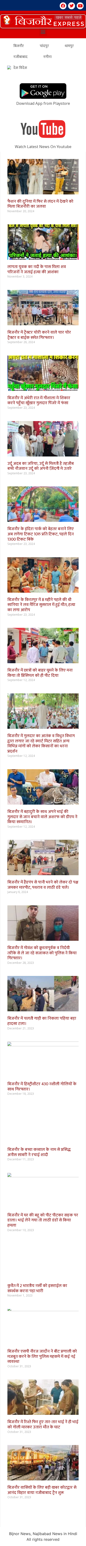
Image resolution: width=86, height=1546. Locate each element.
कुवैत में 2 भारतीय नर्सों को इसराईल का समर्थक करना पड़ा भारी (37, 1288)
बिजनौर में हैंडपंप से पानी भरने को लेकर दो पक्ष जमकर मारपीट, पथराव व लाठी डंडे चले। (42, 885)
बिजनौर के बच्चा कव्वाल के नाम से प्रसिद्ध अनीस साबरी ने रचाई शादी (39, 1152)
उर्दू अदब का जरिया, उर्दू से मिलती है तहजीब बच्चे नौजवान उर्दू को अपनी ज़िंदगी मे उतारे (40, 466)
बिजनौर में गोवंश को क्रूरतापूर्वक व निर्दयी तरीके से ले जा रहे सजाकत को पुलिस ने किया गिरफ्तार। (42, 953)
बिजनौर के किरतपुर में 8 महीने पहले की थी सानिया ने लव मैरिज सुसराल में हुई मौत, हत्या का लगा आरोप (41, 605)
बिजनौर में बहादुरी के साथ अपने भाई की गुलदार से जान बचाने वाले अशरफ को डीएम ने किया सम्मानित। (42, 817)
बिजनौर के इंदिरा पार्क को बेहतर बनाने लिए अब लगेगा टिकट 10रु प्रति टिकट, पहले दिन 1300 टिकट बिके (40, 534)
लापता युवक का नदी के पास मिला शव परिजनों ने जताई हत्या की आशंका (36, 269)
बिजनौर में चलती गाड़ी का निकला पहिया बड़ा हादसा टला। (41, 1021)
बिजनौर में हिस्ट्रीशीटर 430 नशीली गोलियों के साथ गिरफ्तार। (41, 1086)
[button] (43, 21)
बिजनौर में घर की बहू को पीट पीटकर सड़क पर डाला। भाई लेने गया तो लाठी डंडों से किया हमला (42, 1220)
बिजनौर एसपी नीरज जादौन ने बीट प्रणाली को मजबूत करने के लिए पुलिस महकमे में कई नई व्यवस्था (42, 1356)
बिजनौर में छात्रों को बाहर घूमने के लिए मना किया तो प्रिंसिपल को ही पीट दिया (40, 673)
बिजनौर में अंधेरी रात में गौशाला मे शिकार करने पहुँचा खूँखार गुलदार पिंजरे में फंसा (38, 400)
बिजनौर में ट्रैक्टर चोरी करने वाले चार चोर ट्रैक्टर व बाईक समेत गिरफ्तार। (39, 335)
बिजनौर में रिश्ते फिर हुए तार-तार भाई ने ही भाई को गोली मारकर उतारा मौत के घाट (42, 1424)
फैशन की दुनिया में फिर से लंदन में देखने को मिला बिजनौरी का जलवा (40, 204)
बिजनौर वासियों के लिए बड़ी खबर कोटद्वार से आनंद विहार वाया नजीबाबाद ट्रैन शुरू (41, 1490)
